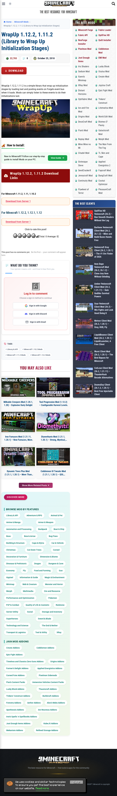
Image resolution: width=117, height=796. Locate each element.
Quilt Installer (104, 40)
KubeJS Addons (51, 723)
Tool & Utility (41, 632)
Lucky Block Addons (15, 689)
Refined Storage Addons (47, 730)
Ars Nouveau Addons (47, 710)
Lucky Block (103, 66)
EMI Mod (102, 57)
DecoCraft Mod (85, 121)
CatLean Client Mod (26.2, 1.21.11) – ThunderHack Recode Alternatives (103, 373)
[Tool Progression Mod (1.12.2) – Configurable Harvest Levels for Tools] (53, 387)
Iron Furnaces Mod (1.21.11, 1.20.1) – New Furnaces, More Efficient (18, 438)
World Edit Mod (105, 116)
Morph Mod (103, 139)
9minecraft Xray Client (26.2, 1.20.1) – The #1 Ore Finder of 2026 (103, 252)
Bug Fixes (53, 536)
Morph (9, 591)
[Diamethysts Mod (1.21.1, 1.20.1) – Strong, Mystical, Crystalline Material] (53, 422)
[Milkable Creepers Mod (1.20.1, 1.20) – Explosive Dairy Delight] (18, 387)
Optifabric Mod (85, 99)
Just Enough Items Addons (18, 723)
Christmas (11, 550)
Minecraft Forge (85, 30)
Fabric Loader (104, 30)
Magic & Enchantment (54, 577)
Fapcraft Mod (104, 170)
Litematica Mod (105, 108)
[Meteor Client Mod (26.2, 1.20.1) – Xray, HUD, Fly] (84, 324)
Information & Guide (29, 577)
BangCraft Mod (105, 175)
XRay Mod (82, 85)
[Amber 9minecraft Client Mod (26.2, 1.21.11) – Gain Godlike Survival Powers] (84, 290)
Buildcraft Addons (51, 696)
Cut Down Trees (34, 550)
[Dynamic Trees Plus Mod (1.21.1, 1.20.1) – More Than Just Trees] (18, 456)
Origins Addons (57, 661)
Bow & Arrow (29, 536)
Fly (24, 570)
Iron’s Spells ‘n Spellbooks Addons (21, 716)
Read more (42, 788)
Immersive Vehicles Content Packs (48, 682)
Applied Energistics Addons (49, 668)
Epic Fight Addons (14, 655)
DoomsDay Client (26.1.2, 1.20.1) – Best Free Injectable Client (103, 389)
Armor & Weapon (45, 522)
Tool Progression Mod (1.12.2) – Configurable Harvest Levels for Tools (53, 404)
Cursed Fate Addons (15, 675)
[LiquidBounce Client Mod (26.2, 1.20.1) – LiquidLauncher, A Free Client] (84, 339)
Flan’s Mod (83, 130)
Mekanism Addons (14, 730)
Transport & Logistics (16, 632)
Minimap (10, 584)
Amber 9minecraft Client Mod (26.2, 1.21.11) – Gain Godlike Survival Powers (102, 290)
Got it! (76, 782)
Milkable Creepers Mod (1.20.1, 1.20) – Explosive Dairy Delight (18, 403)
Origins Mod (83, 116)
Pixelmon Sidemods (48, 675)
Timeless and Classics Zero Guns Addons (25, 661)
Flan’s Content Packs (15, 682)
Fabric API (83, 35)
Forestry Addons (13, 703)
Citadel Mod (83, 153)
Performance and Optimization (20, 598)
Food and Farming (42, 570)
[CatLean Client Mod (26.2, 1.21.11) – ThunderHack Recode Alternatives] (84, 373)
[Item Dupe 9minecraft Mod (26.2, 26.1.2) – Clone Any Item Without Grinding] (84, 270)
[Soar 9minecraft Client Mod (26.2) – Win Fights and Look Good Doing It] (84, 308)
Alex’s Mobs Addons (56, 703)
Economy (10, 570)
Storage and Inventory (52, 612)
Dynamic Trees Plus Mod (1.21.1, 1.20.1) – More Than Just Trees (18, 473)
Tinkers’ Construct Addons (18, 696)
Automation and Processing (18, 529)
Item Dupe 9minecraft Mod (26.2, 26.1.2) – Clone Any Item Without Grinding (102, 270)
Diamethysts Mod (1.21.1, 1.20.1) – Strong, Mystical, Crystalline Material (53, 438)
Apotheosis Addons (15, 710)
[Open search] (113, 4)
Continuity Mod (85, 180)
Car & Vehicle (58, 543)
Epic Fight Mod (105, 90)
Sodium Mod (84, 71)
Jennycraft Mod (85, 175)
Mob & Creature (30, 584)
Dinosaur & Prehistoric (16, 563)
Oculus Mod (103, 71)
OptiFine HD (104, 35)
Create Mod (103, 76)
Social (30, 612)
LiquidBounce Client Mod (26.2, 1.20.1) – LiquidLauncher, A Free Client (103, 339)
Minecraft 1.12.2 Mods (41, 355)
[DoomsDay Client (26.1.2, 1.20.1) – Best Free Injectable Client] (84, 389)
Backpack (42, 529)
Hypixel (9, 577)
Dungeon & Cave (56, 563)
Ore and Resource (52, 591)
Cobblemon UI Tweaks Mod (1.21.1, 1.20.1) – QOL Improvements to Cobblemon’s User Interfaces (53, 473)
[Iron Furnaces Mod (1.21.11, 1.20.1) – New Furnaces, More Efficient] (18, 422)
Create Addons (13, 648)
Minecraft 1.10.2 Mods (33, 349)
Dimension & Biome (49, 557)
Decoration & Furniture (16, 557)
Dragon (37, 563)
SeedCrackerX (84, 170)
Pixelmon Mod (84, 49)
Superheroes (12, 619)
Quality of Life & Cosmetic (37, 605)
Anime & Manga (13, 522)
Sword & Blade (44, 619)
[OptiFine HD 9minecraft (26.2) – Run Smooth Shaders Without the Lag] (84, 215)
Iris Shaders (83, 66)
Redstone (60, 605)
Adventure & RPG (34, 515)
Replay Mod (83, 139)
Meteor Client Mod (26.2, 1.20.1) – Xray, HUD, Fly (102, 324)
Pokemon (52, 598)
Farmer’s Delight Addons (17, 668)
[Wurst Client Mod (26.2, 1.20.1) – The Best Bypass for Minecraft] (84, 356)
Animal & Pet (56, 515)
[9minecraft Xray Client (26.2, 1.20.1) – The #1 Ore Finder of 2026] (84, 252)
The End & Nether (50, 625)
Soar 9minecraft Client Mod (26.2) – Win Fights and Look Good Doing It (103, 308)
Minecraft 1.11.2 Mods (16, 355)
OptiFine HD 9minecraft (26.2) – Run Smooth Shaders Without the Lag (104, 215)
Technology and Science (17, 625)
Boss (8, 536)
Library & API (12, 349)
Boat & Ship (59, 529)
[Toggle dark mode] (10, 3)
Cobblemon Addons (45, 648)
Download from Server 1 (18, 201)
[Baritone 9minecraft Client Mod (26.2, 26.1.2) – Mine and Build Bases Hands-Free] (84, 234)
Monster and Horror (54, 584)
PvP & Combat (12, 605)
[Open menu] (3, 4)
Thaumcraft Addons (48, 689)
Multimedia (28, 591)
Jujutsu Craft (104, 85)
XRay (59, 632)
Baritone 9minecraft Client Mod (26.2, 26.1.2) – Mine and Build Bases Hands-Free (103, 234)
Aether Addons (34, 703)
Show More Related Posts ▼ (36, 485)
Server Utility (12, 612)
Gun (61, 570)
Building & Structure (15, 543)
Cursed (56, 550)
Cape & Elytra (38, 543)
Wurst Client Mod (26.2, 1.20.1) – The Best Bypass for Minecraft (103, 356)
